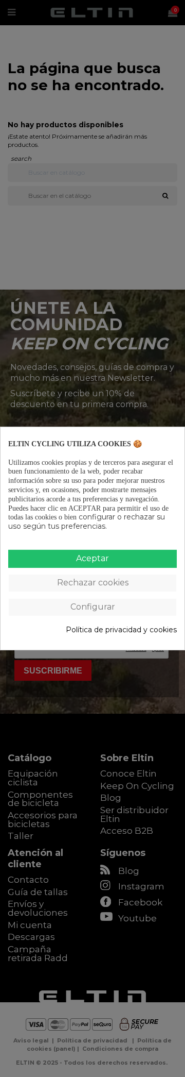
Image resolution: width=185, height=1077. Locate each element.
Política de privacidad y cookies (121, 630)
